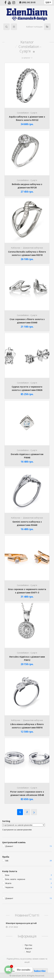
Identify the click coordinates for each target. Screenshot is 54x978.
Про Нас (28, 945)
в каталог (26, 57)
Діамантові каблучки (33, 247)
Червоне (9, 887)
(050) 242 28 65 (28, 2)
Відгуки (28, 948)
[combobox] (17, 829)
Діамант (9, 846)
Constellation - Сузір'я (27, 112)
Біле (7, 875)
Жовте (8, 883)
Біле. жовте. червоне (15, 879)
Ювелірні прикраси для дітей (21, 923)
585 (6, 860)
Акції (28, 951)
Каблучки (15, 247)
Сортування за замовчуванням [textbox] (17, 829)
